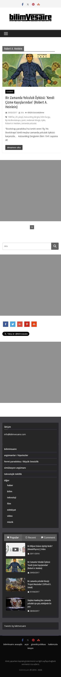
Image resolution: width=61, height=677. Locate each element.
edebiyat (10, 92)
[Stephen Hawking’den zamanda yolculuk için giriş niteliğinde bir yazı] (15, 603)
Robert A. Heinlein (12, 123)
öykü (43, 120)
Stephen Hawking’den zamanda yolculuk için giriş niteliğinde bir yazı (39, 603)
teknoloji (11, 497)
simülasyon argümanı (15, 467)
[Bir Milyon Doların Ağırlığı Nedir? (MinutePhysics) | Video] (15, 549)
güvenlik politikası (38, 644)
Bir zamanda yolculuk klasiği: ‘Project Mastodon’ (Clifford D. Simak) (39, 584)
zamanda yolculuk (28, 123)
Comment (49, 537)
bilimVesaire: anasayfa (12, 644)
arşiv (27, 644)
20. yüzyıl (19, 117)
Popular (14, 537)
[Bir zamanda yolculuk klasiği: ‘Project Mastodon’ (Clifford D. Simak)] (15, 584)
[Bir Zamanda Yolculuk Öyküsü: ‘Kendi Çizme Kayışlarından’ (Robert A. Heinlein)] (15, 565)
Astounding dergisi (32, 117)
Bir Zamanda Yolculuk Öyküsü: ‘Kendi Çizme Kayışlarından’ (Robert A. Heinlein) (29, 102)
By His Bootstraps (12, 120)
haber (10, 485)
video (10, 515)
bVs (22, 112)
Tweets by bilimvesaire (15, 626)
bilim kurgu (45, 117)
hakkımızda (53, 644)
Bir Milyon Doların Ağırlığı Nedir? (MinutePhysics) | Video (40, 547)
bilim (9, 491)
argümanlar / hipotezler (16, 455)
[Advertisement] (30, 190)
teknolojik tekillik (13, 474)
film (9, 503)
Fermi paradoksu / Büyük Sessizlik (21, 461)
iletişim (30, 648)
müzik (10, 522)
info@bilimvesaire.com (15, 434)
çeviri (23, 120)
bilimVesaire (10, 449)
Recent (32, 537)
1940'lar (11, 117)
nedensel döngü (33, 120)
